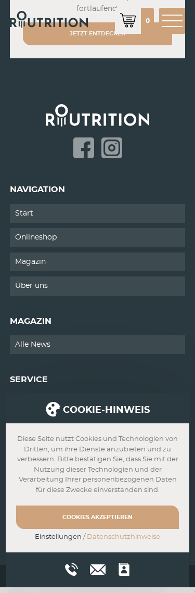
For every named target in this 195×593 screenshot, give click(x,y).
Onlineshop (36, 237)
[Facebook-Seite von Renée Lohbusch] (83, 147)
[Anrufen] (71, 569)
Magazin (30, 262)
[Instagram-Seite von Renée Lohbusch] (111, 147)
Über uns (31, 285)
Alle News (32, 344)
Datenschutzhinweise (123, 537)
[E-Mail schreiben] (98, 568)
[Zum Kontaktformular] (124, 569)
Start (24, 213)
